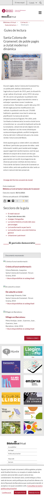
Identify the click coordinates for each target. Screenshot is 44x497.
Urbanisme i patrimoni (16, 235)
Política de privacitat (14, 453)
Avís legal (11, 450)
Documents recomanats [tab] (14, 255)
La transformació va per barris (19, 227)
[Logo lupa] (39, 2)
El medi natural (14, 213)
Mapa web (11, 459)
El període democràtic (16, 216)
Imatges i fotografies (16, 219)
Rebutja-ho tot (34, 492)
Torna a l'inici (32, 338)
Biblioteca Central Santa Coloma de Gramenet (21, 189)
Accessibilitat (12, 447)
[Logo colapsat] (40, 12)
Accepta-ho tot (20, 492)
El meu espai (19, 2)
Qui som (10, 462)
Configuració (6, 492)
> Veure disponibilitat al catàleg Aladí (20, 278)
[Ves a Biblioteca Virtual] (14, 10)
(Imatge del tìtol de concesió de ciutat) (18, 180)
